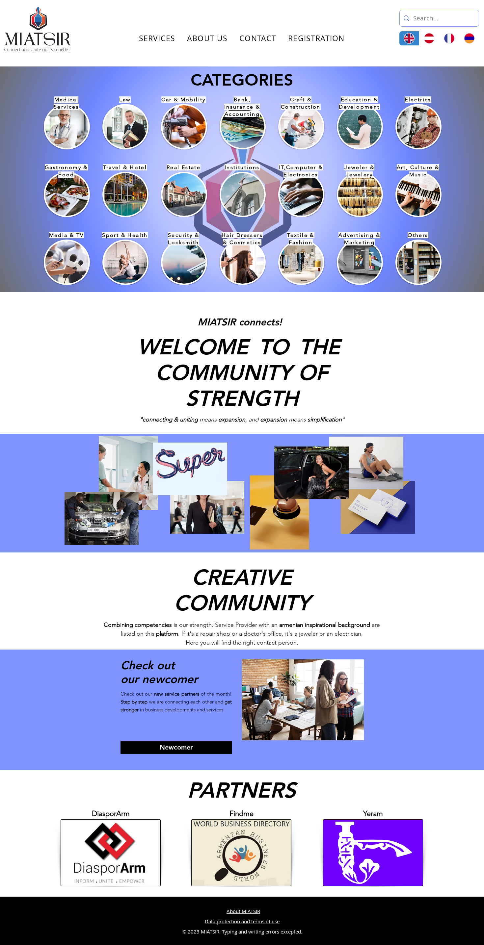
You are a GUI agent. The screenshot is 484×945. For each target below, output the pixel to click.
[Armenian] (469, 38)
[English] (409, 38)
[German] (429, 38)
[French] (449, 38)
